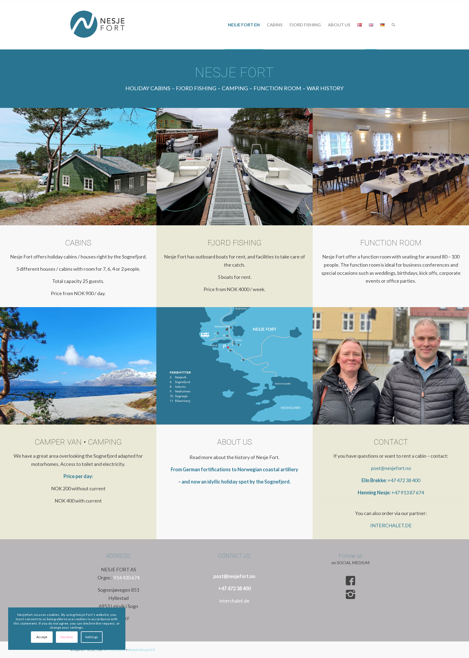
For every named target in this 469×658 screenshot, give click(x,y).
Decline (67, 637)
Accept (41, 637)
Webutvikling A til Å (141, 649)
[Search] (393, 24)
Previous (12, 166)
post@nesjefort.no (391, 468)
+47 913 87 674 (407, 492)
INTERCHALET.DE (391, 525)
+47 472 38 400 (404, 480)
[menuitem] (243, 24)
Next (144, 166)
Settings (91, 637)
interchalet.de (234, 601)
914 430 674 (126, 578)
